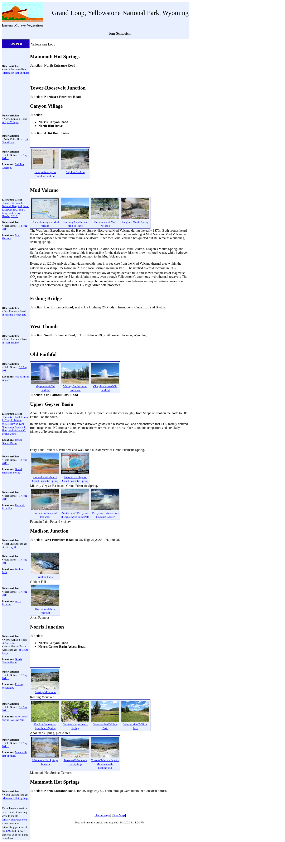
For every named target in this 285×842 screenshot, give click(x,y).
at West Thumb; (11, 342)
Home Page (102, 815)
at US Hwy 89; (10, 547)
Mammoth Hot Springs (14, 754)
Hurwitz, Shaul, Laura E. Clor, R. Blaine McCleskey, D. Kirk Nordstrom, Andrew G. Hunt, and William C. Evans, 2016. (15, 425)
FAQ (8, 830)
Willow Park (17, 719)
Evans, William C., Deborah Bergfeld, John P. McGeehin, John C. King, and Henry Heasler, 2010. (15, 209)
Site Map (119, 815)
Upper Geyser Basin (12, 441)
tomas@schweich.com (14, 819)
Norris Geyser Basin (12, 661)
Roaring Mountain (13, 686)
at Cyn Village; (10, 122)
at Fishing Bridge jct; (14, 314)
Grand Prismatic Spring (12, 471)
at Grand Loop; (15, 141)
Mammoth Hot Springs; (16, 72)
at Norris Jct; (9, 643)
